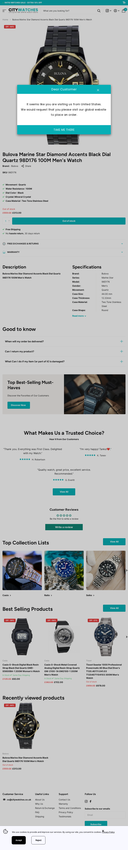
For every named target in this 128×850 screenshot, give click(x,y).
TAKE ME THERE (64, 130)
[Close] (112, 831)
